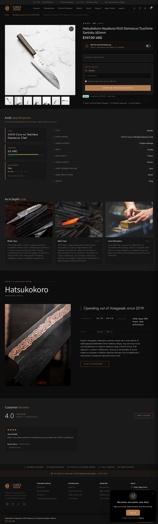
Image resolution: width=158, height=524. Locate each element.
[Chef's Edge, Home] (13, 8)
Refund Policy (104, 487)
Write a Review (143, 416)
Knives (36, 8)
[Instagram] (7, 504)
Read (97, 241)
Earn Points (80, 2)
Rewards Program (43, 491)
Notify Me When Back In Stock (118, 88)
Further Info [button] (73, 483)
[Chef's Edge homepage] (18, 486)
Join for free (102, 473)
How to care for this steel (15, 176)
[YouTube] (24, 504)
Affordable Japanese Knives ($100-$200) (26, 15)
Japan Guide (110, 8)
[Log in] (145, 8)
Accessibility (72, 498)
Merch (88, 8)
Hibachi (79, 8)
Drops (97, 8)
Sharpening (48, 8)
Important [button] (104, 483)
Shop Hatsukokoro (95, 364)
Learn (121, 8)
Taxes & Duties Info (75, 495)
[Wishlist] (139, 8)
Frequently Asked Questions (47, 498)
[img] (41, 430)
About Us (71, 487)
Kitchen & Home (64, 8)
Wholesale (41, 487)
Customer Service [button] (44, 483)
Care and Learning (75, 491)
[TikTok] (18, 504)
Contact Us (41, 495)
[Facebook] (13, 504)
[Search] (134, 8)
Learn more (111, 96)
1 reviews (100, 23)
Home (7, 15)
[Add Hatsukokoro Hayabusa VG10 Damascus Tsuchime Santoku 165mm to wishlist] (71, 28)
